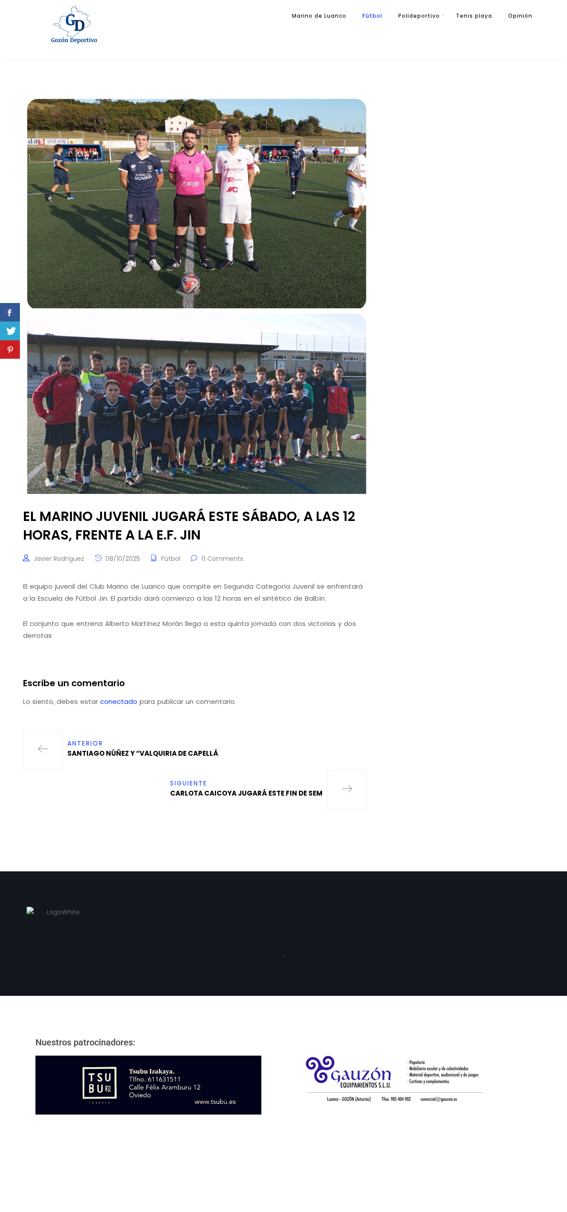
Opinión (520, 15)
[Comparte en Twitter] (10, 331)
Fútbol (372, 15)
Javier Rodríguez (59, 558)
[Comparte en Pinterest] (10, 349)
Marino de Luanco (319, 15)
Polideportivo (419, 15)
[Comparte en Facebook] (10, 312)
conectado (118, 701)
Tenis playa (474, 15)
